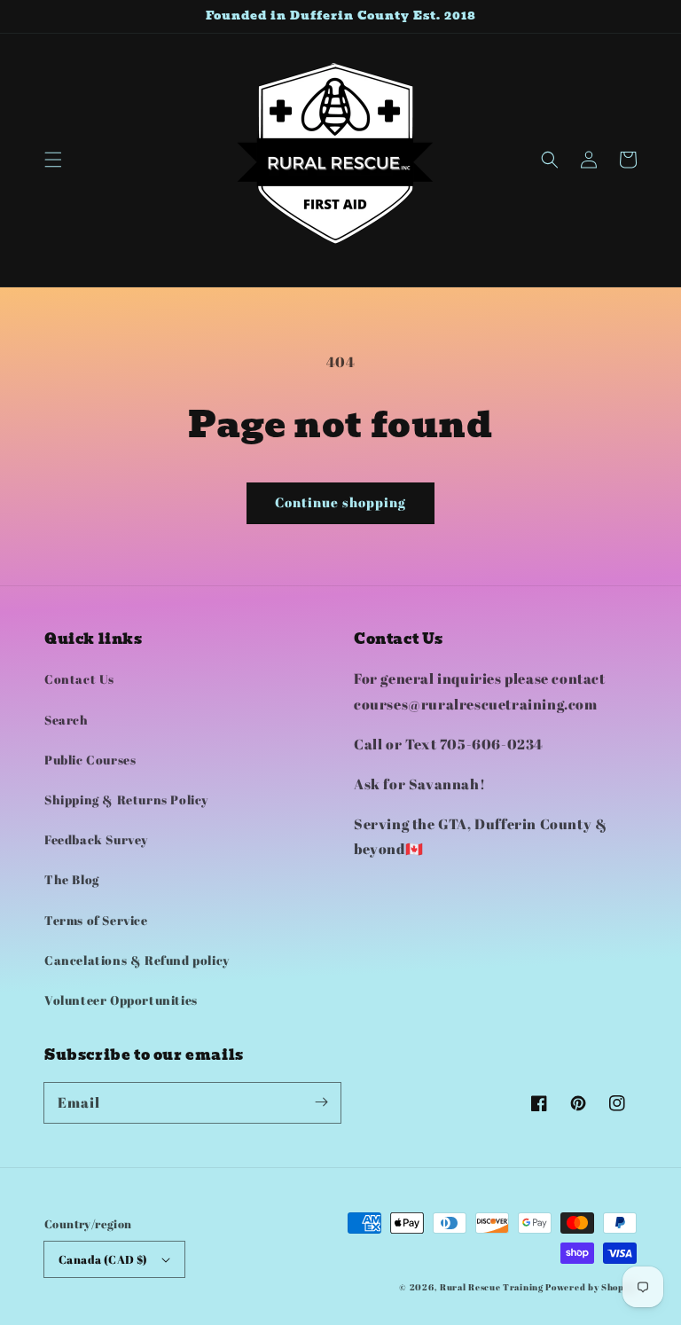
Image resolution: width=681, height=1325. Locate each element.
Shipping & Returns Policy (126, 799)
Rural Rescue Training (492, 1287)
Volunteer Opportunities (121, 1000)
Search (66, 719)
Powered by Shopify (591, 1287)
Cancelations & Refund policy (137, 960)
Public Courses (90, 759)
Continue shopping (340, 502)
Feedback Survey (96, 839)
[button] (53, 159)
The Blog (71, 879)
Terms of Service (96, 920)
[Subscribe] (320, 1102)
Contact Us (79, 678)
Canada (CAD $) (103, 1259)
